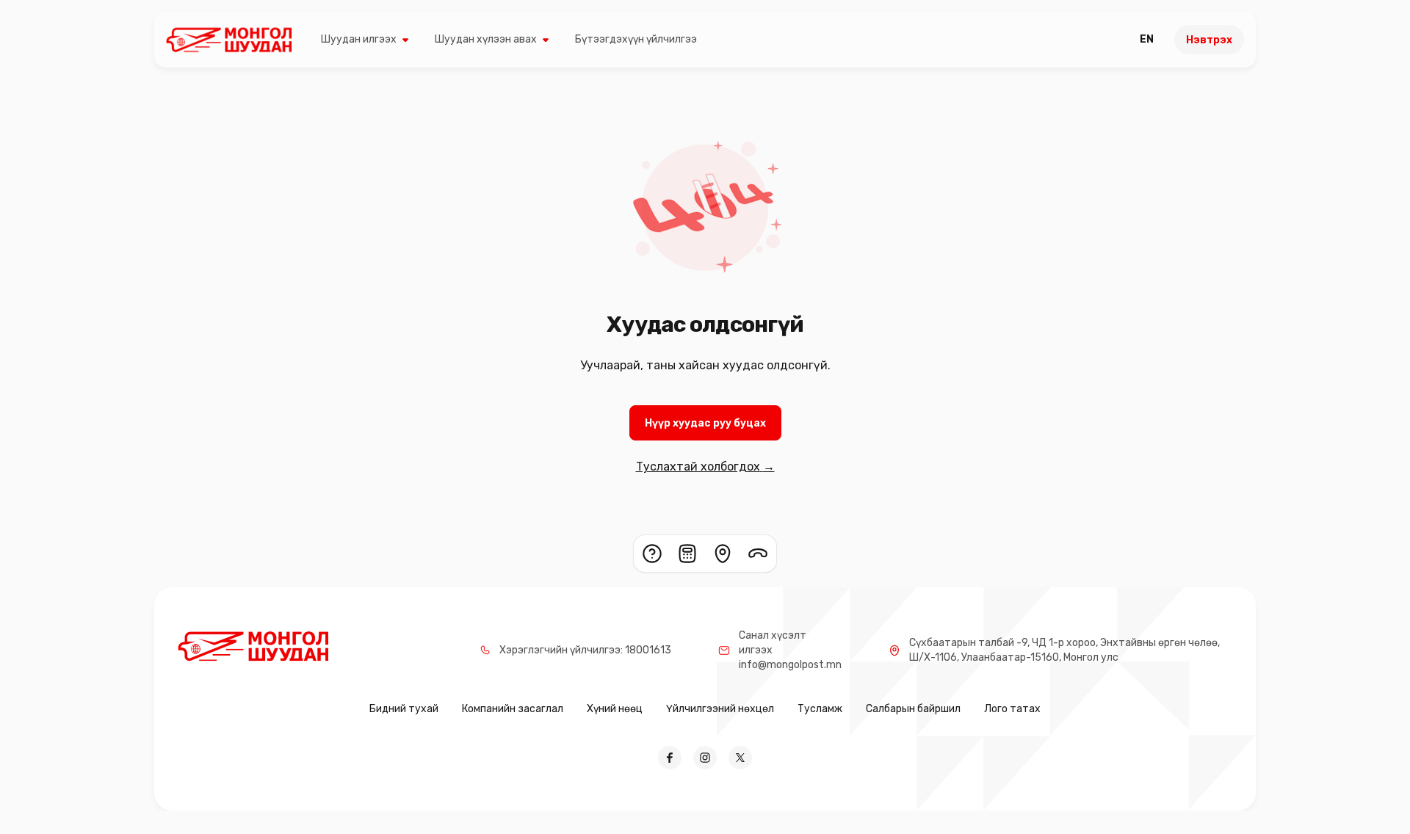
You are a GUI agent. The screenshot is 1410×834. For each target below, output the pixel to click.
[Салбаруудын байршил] (722, 553)
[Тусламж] (652, 553)
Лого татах (1012, 709)
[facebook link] (670, 757)
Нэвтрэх (1209, 40)
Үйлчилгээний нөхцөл (720, 709)
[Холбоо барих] (758, 553)
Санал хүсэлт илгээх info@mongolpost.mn (790, 650)
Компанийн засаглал (512, 709)
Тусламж (820, 709)
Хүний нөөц (615, 709)
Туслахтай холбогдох (705, 467)
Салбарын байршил (913, 709)
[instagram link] (705, 757)
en (1147, 39)
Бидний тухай (403, 709)
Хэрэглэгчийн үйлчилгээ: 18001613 (585, 650)
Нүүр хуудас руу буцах (705, 423)
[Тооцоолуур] (687, 553)
